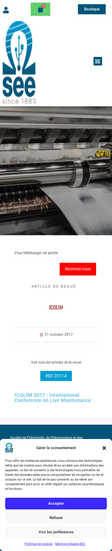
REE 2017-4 (56, 375)
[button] (104, 448)
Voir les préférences (56, 532)
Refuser (56, 517)
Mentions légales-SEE (70, 544)
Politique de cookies (38, 544)
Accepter (56, 503)
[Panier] (40, 9)
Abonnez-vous (78, 268)
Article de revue (54, 286)
